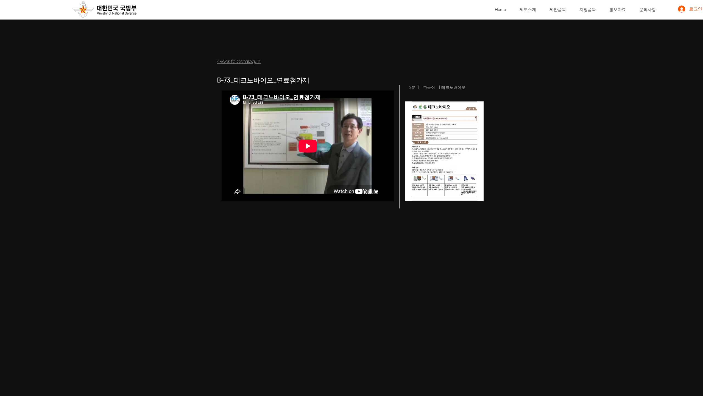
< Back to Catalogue (239, 61)
